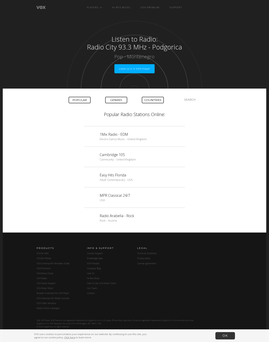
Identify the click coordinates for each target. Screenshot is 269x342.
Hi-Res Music (121, 7)
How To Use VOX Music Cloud (101, 283)
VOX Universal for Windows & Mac (53, 263)
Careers (91, 293)
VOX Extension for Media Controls (53, 298)
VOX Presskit (93, 263)
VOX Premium (150, 7)
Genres (116, 100)
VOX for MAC (43, 253)
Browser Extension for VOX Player (53, 293)
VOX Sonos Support (46, 283)
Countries (152, 100)
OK (225, 335)
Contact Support (95, 253)
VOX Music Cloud (45, 273)
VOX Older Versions (46, 303)
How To (90, 273)
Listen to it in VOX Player (134, 68)
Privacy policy (143, 258)
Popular (79, 100)
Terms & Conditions (147, 253)
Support (175, 7)
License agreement (146, 263)
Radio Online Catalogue (48, 308)
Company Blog (94, 268)
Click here (69, 337)
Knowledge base (95, 258)
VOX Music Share (45, 288)
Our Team (92, 288)
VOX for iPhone (44, 258)
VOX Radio (42, 278)
